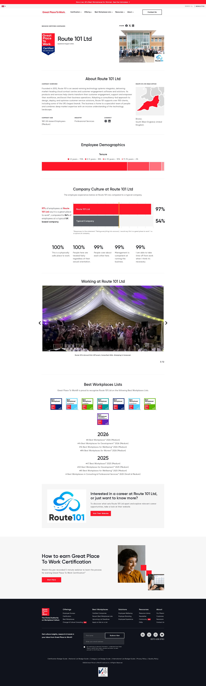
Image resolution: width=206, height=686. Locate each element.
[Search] (192, 6)
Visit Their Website (101, 513)
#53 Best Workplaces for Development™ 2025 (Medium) (103, 467)
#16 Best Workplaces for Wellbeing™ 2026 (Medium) (103, 447)
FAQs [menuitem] (141, 622)
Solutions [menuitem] (122, 609)
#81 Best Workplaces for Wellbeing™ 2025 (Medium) (103, 470)
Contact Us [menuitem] (160, 622)
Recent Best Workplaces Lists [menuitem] (102, 616)
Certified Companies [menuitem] (99, 613)
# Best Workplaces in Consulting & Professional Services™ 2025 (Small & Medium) (103, 474)
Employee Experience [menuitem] (125, 619)
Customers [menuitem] (160, 616)
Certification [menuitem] (67, 616)
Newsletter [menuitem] (142, 616)
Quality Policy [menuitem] (153, 659)
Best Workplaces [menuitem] (68, 619)
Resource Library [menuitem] (144, 613)
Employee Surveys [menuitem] (69, 613)
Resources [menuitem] (144, 609)
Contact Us (152, 12)
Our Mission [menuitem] (160, 613)
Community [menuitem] (144, 619)
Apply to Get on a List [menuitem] (99, 622)
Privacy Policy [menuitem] (142, 659)
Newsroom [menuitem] (160, 619)
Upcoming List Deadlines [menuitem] (100, 619)
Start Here (51, 580)
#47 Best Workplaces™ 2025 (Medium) (103, 463)
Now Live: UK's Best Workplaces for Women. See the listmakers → (103, 2)
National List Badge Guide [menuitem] (79, 659)
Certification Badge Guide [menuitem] (57, 659)
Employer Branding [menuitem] (124, 616)
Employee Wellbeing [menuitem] (125, 613)
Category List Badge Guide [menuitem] (100, 659)
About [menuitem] (159, 609)
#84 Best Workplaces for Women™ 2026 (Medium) (103, 450)
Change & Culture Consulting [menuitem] (74, 622)
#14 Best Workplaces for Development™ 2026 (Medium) (103, 443)
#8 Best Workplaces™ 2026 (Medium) (103, 440)
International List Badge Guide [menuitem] (123, 659)
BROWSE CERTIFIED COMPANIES (53, 26)
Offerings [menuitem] (67, 609)
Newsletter (200, 6)
